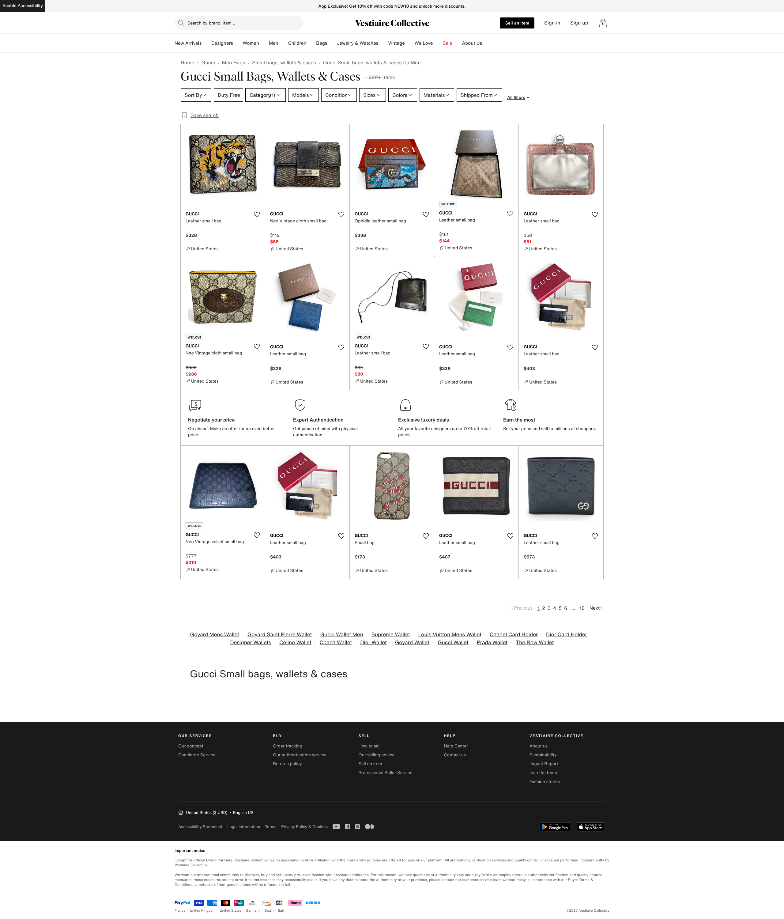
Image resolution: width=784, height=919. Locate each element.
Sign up (579, 23)
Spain (269, 910)
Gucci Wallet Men (341, 634)
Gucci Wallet (453, 642)
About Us (472, 43)
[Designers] (238, 43)
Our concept (190, 746)
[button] (603, 23)
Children (297, 43)
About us (539, 746)
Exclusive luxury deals (423, 419)
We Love (424, 43)
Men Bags (233, 62)
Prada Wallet (492, 642)
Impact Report (544, 764)
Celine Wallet (295, 642)
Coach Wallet (336, 642)
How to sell (369, 746)
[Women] (264, 43)
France (180, 910)
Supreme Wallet (390, 634)
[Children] (311, 43)
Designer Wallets (250, 642)
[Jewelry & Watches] (383, 43)
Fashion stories (545, 781)
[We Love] (437, 43)
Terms (270, 827)
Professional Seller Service (385, 773)
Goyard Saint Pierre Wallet (279, 634)
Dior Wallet (373, 642)
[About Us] (486, 43)
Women (251, 43)
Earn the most (519, 419)
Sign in (552, 23)
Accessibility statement (200, 827)
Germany (253, 910)
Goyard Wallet (412, 642)
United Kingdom (203, 910)
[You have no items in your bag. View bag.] (603, 23)
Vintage (396, 43)
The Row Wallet (535, 642)
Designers (222, 43)
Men (273, 43)
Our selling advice (376, 755)
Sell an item (517, 23)
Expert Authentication (318, 419)
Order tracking (287, 746)
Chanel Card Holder (514, 634)
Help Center (456, 746)
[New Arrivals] (206, 43)
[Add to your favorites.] (256, 214)
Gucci (208, 62)
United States (231, 910)
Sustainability (543, 755)
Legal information (243, 827)
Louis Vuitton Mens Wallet (449, 634)
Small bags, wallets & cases (284, 62)
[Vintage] (409, 43)
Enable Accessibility (22, 5)
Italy (281, 910)
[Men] (283, 43)
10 (582, 608)
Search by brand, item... (211, 23)
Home (187, 62)
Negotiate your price (211, 419)
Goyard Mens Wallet (214, 634)
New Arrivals (188, 43)
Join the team (543, 773)
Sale (447, 43)
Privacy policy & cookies (304, 827)
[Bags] (332, 43)
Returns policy (287, 764)
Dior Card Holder (566, 634)
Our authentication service (299, 755)
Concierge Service (196, 755)
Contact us (455, 755)
